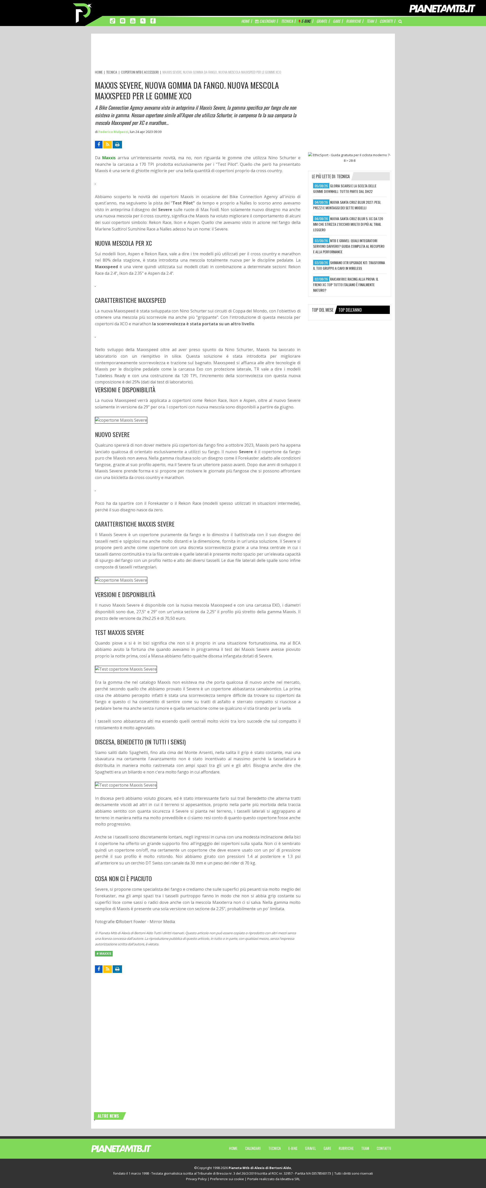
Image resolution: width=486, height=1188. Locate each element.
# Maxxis (103, 953)
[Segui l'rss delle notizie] (107, 144)
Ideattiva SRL (290, 1179)
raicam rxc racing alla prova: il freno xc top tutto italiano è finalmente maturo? (345, 284)
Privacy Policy (196, 1179)
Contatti (384, 1148)
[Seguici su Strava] (143, 20)
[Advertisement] (187, 52)
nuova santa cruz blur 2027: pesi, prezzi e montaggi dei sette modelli (347, 204)
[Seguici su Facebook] (153, 20)
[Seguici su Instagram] (122, 20)
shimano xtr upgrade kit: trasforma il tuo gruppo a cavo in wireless (349, 265)
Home (233, 1148)
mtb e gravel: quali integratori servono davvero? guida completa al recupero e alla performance (348, 246)
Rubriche (346, 1148)
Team (365, 1148)
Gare (327, 1148)
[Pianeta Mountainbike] (83, 12)
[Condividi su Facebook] (99, 144)
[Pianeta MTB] (130, 1148)
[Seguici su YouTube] (132, 20)
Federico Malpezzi (113, 131)
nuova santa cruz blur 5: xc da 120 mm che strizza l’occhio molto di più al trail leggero (348, 224)
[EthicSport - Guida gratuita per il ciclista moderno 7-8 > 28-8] (349, 157)
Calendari (253, 1148)
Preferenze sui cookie (227, 1179)
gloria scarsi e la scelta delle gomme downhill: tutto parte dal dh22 (344, 188)
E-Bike (292, 1148)
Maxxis (109, 158)
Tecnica (274, 1148)
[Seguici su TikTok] (112, 20)
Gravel (310, 1148)
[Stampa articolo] (117, 144)
